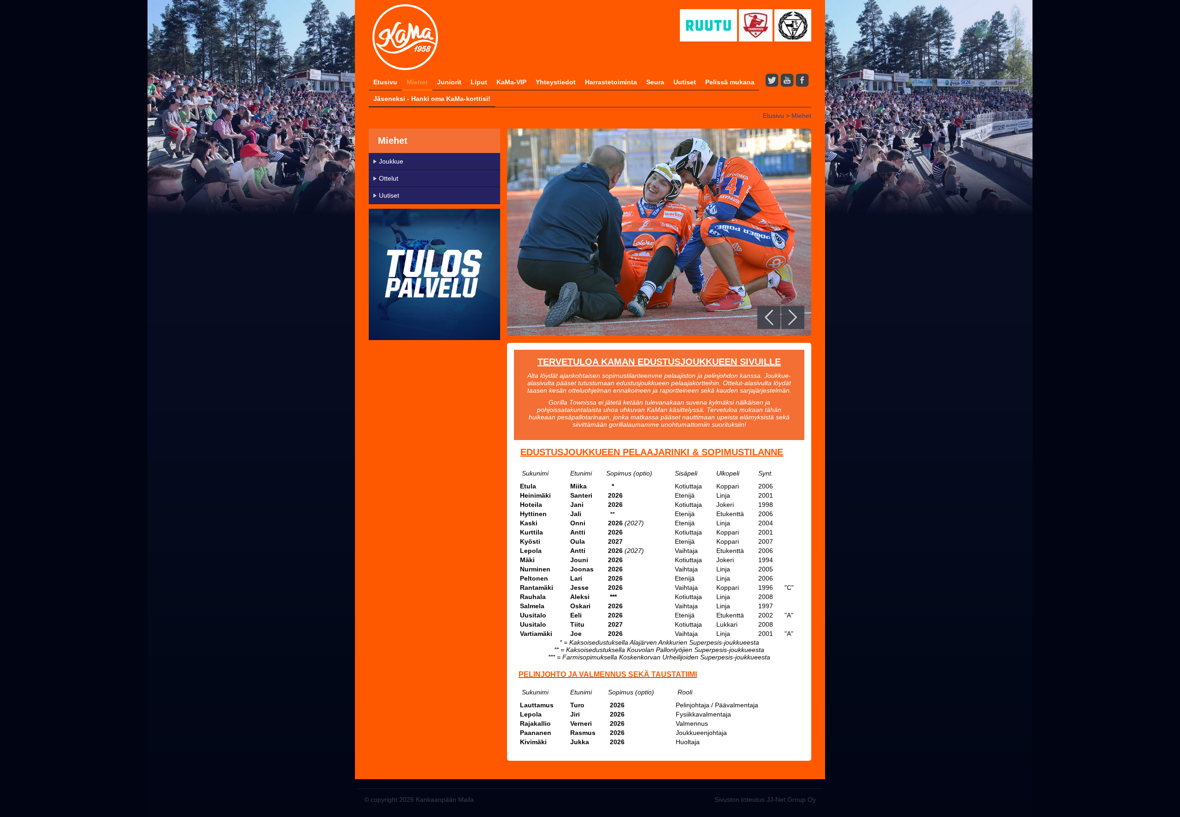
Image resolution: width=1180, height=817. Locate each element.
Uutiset (684, 82)
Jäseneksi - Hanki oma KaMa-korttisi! (431, 98)
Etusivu (385, 82)
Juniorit (449, 82)
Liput (479, 82)
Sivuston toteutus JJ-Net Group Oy (765, 799)
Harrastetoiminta (611, 82)
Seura (655, 82)
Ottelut (388, 178)
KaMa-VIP (511, 82)
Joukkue (391, 161)
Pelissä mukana (730, 82)
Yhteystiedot (556, 82)
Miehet (417, 82)
